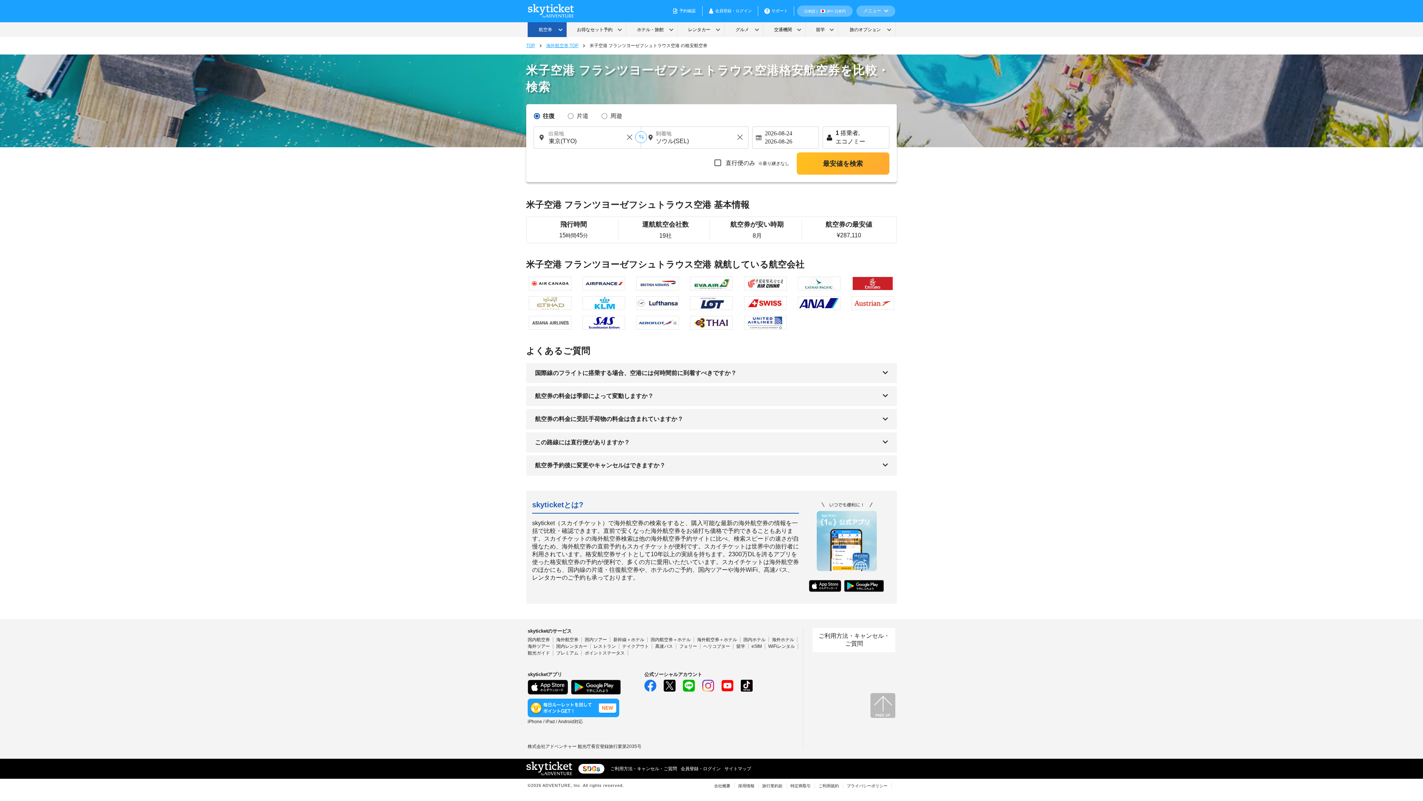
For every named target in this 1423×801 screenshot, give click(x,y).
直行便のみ (756, 163)
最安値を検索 (843, 163)
